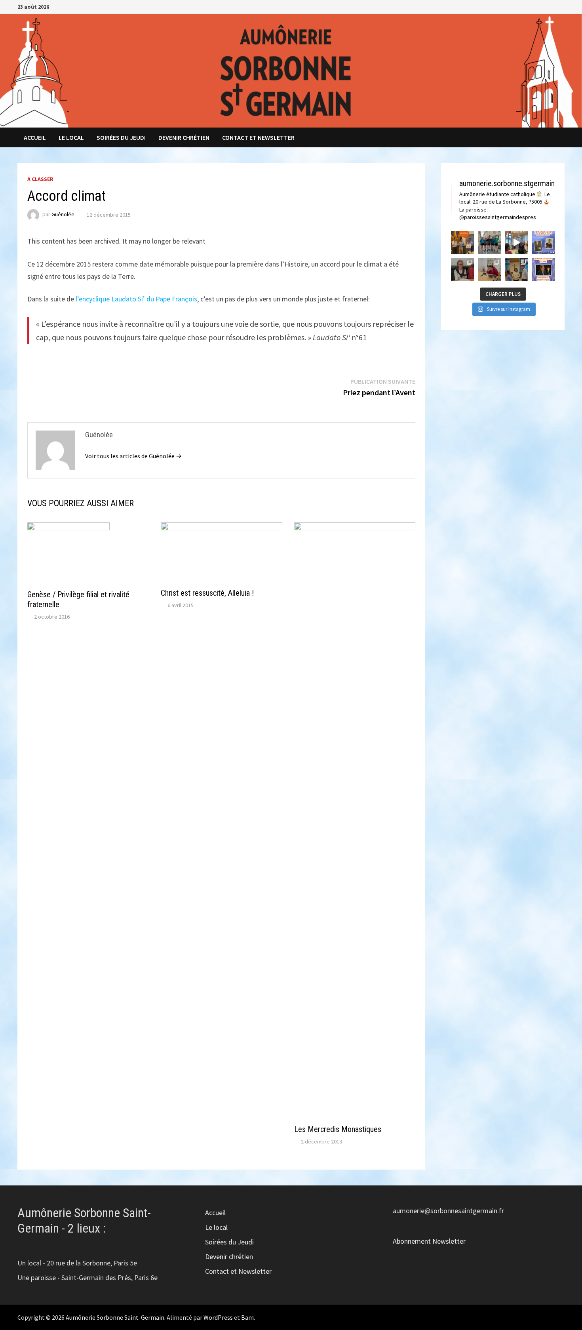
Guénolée (62, 214)
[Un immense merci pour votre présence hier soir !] (516, 242)
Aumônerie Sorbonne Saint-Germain (115, 1317)
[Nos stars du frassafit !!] (489, 242)
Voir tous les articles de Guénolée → (133, 456)
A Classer (40, 179)
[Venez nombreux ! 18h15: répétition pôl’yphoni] (543, 269)
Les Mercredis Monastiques (337, 1129)
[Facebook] (541, 6)
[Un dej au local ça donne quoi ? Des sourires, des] (462, 269)
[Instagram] (551, 6)
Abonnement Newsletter (429, 1241)
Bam (247, 1317)
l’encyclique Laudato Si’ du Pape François (136, 298)
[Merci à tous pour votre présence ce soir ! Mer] (516, 269)
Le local (71, 137)
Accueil (35, 137)
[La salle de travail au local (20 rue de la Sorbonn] (489, 269)
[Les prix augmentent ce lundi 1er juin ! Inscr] (543, 242)
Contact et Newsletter (258, 137)
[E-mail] (560, 6)
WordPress (218, 1317)
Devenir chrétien (183, 137)
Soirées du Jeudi (121, 137)
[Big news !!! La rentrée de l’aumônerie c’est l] (462, 242)
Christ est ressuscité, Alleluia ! (207, 593)
